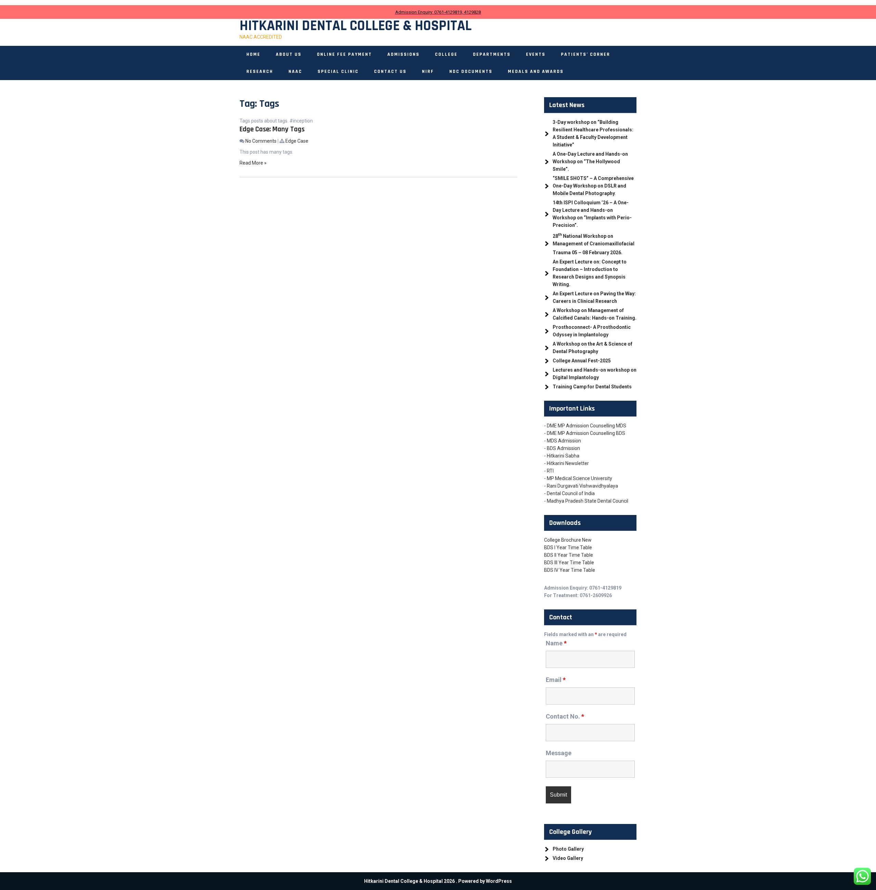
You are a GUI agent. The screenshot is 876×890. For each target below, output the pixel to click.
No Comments (260, 141)
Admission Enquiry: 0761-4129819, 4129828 (438, 12)
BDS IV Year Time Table (569, 570)
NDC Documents (470, 71)
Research (259, 71)
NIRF (428, 71)
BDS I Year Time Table (568, 547)
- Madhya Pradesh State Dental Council (586, 501)
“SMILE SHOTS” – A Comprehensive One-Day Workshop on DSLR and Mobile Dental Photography (593, 186)
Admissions (403, 54)
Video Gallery (568, 858)
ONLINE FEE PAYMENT (344, 54)
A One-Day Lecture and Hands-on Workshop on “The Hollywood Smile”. (590, 161)
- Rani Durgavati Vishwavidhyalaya (581, 486)
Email (556, 679)
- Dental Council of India (569, 493)
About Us (288, 54)
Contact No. (565, 716)
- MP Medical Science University (578, 478)
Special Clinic (338, 71)
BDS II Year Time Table (568, 555)
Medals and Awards (536, 71)
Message (558, 753)
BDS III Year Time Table (569, 562)
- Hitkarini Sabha (561, 456)
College (446, 54)
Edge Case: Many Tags (272, 129)
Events (535, 54)
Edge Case (296, 141)
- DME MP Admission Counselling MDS (585, 425)
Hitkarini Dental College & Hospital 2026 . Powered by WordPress (438, 881)
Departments (492, 54)
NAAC (295, 71)
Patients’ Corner (585, 54)
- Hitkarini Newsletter (566, 463)
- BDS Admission (562, 448)
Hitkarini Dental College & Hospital (356, 26)
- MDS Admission (562, 440)
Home (253, 54)
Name (556, 643)
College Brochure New (568, 540)
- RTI (549, 471)
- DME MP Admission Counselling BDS (584, 433)
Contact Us (390, 71)
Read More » (253, 163)
